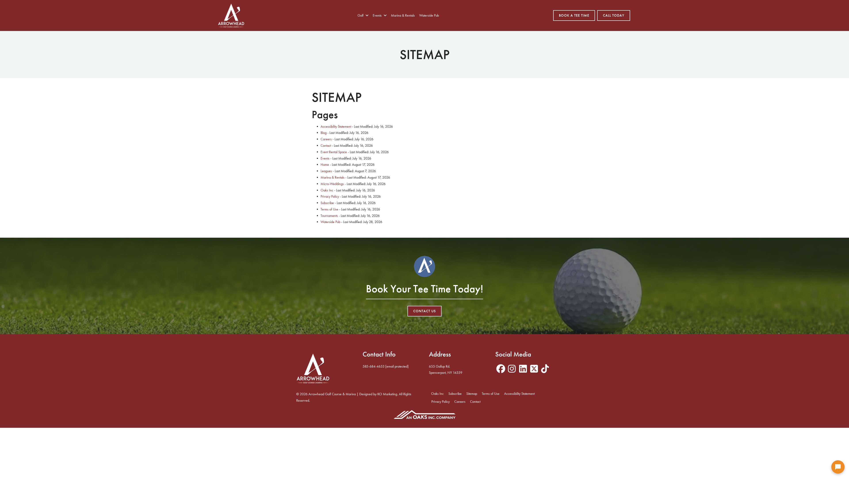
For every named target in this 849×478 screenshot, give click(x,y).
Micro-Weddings (332, 184)
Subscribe (327, 203)
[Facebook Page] (500, 369)
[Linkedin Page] (522, 369)
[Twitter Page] (533, 369)
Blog (324, 133)
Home (325, 164)
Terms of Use (329, 209)
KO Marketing (387, 394)
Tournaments (329, 216)
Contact (326, 145)
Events (325, 158)
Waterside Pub (330, 222)
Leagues (326, 171)
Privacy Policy (330, 196)
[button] (838, 467)
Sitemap (471, 393)
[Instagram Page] (511, 369)
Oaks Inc (327, 190)
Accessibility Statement (336, 126)
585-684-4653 (373, 366)
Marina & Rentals (332, 177)
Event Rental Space (334, 152)
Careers (326, 139)
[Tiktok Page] (545, 369)
